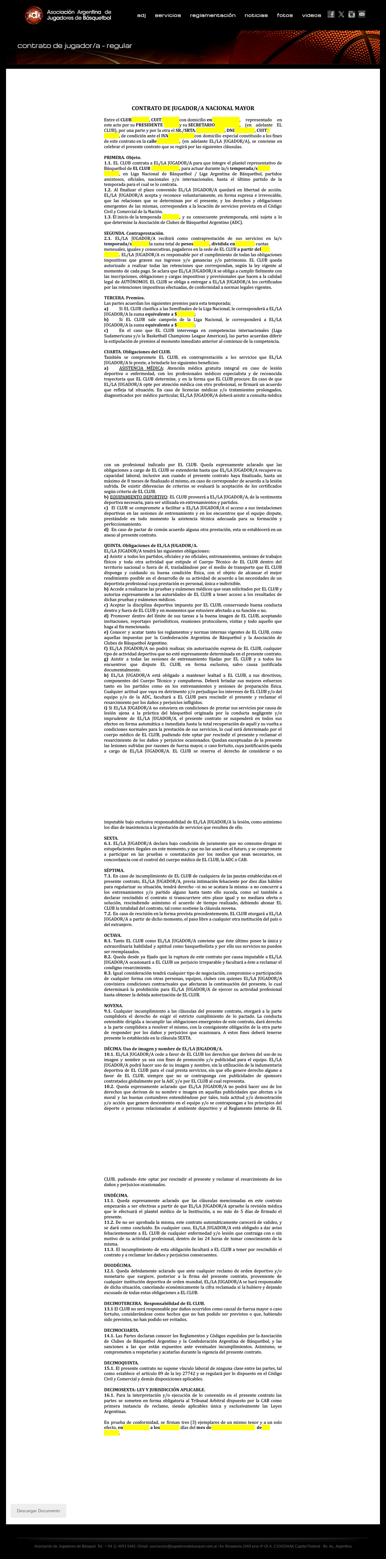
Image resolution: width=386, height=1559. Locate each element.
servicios (168, 15)
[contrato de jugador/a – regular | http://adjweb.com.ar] (82, 15)
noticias (256, 15)
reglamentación (213, 15)
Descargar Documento (38, 1510)
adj (141, 15)
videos (311, 15)
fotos (285, 15)
